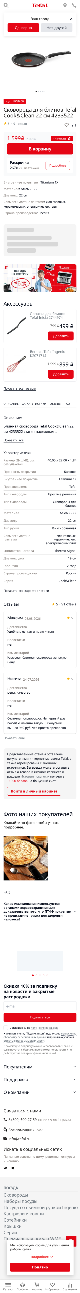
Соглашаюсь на (34, 1027)
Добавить (60, 336)
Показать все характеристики (26, 590)
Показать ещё (14, 738)
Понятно (40, 1267)
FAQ (67, 404)
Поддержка (16, 1079)
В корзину (40, 149)
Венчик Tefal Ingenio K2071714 (47, 354)
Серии (10, 1232)
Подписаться (40, 1017)
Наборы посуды (20, 1201)
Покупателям (18, 1067)
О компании (17, 1092)
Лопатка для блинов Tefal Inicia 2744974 (47, 316)
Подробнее (57, 165)
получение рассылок (44, 1028)
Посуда (11, 1187)
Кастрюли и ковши (24, 1214)
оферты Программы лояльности (24, 1041)
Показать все (14, 440)
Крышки (13, 1226)
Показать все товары (20, 388)
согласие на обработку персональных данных (40, 1035)
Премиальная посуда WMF (32, 1239)
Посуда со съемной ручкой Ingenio (41, 1207)
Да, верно (23, 27)
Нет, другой (57, 27)
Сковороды (16, 1195)
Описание (11, 404)
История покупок (33, 776)
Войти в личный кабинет (34, 791)
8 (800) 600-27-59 (22, 1119)
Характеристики (34, 404)
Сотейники (15, 1220)
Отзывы (55, 404)
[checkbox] (6, 1028)
